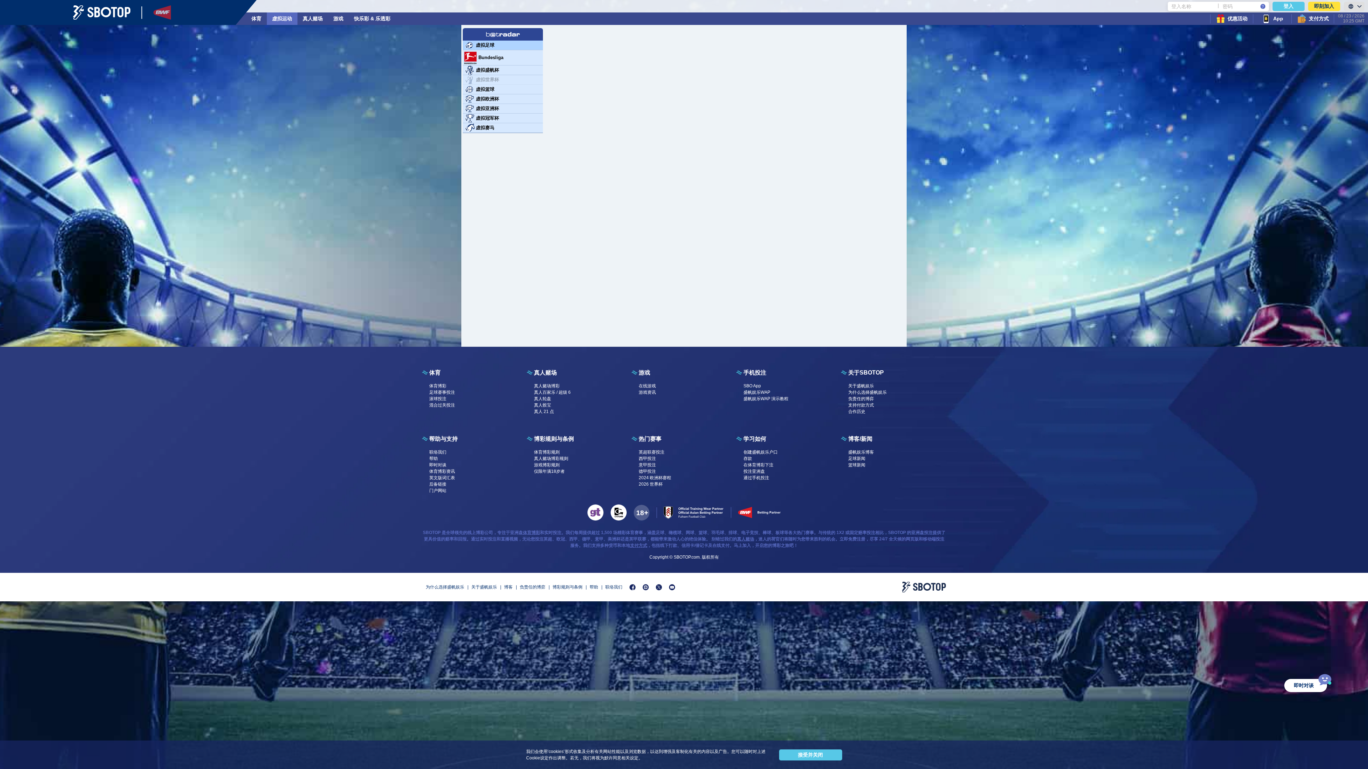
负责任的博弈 (861, 398)
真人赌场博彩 (547, 385)
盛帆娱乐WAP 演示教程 (765, 398)
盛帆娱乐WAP (756, 392)
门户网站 (437, 490)
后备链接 (437, 484)
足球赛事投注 (442, 392)
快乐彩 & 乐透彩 (372, 18)
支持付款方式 (861, 405)
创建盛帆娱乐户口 (760, 452)
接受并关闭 (810, 755)
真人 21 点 (544, 411)
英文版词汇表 (442, 477)
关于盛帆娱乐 (861, 385)
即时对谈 (437, 464)
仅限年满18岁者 (549, 471)
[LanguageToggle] (1354, 6)
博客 (508, 587)
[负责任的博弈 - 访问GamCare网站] (618, 512)
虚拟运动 (282, 18)
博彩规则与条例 (567, 587)
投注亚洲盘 (754, 471)
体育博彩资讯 (442, 471)
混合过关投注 (442, 405)
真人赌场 (313, 18)
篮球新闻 (856, 464)
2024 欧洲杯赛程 (655, 477)
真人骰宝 (542, 405)
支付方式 (638, 545)
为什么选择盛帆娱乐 (867, 392)
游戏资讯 (647, 392)
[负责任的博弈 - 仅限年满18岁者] (641, 512)
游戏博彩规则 (547, 464)
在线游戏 (647, 385)
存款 (747, 458)
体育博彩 (437, 385)
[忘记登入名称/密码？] (1263, 6)
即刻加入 (1324, 6)
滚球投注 (437, 398)
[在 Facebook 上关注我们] (632, 587)
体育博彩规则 (547, 452)
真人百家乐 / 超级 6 (552, 392)
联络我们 (437, 452)
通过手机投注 (756, 477)
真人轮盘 (542, 398)
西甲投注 (647, 458)
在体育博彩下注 (758, 464)
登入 (1289, 6)
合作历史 (856, 411)
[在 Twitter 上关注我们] (659, 587)
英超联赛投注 (651, 452)
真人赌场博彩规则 (551, 458)
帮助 (433, 458)
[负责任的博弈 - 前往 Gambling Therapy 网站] (595, 512)
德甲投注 (647, 471)
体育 (256, 18)
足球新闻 (856, 458)
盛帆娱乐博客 (861, 452)
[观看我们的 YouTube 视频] (672, 587)
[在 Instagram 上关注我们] (646, 587)
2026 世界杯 (651, 484)
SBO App (752, 385)
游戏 (338, 18)
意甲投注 (647, 464)
